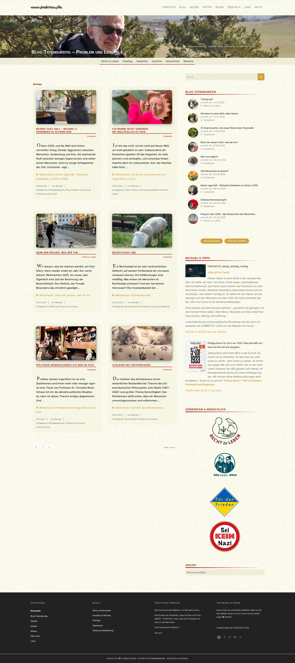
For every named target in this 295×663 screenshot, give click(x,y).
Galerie (194, 7)
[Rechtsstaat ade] (142, 230)
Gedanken (142, 61)
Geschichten (173, 61)
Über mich (233, 7)
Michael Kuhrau (158, 658)
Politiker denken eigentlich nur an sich (65, 365)
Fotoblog (127, 61)
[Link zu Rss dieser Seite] (240, 637)
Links (247, 7)
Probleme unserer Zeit (46, 194)
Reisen (219, 7)
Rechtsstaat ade (124, 252)
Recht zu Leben (110, 61)
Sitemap (96, 620)
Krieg (68, 190)
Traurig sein (207, 99)
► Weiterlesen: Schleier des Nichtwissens (137, 407)
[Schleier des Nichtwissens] (142, 343)
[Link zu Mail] (235, 637)
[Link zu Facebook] (224, 637)
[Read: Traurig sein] (193, 104)
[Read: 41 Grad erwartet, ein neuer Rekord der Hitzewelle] (193, 133)
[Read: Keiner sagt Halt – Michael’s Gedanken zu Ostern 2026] (193, 190)
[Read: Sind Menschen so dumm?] (193, 176)
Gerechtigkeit (131, 419)
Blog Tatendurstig (39, 616)
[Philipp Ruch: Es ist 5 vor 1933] (195, 357)
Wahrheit (165, 306)
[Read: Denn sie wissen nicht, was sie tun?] (193, 147)
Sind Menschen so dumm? (215, 171)
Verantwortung (43, 427)
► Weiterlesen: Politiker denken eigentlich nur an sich (66, 410)
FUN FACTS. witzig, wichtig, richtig (205, 332)
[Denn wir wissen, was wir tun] (66, 230)
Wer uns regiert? (209, 156)
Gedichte (157, 61)
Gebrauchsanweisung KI (214, 199)
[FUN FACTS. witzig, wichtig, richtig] (195, 271)
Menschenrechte (132, 306)
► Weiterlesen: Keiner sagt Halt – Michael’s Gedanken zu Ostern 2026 (62, 176)
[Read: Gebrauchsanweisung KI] (193, 204)
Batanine (188, 61)
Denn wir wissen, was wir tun (57, 252)
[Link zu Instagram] (229, 637)
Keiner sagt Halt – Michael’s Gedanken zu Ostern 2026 (229, 185)
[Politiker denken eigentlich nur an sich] (66, 343)
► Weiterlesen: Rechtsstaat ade (131, 295)
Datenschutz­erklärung (103, 630)
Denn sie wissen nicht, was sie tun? (219, 142)
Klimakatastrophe (57, 190)
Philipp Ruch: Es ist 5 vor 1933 (203, 390)
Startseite (169, 7)
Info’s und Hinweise (102, 610)
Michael (59, 186)
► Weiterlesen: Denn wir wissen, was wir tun (63, 295)
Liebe (127, 190)
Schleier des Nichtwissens (131, 365)
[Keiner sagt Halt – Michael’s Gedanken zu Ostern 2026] (66, 107)
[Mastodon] (218, 637)
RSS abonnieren (212, 241)
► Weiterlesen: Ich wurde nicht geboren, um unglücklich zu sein (139, 176)
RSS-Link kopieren (237, 241)
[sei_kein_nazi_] (224, 536)
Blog (182, 7)
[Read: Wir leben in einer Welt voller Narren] (193, 118)
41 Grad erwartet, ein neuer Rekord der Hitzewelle (227, 128)
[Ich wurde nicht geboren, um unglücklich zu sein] (142, 107)
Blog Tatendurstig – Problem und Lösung (75, 52)
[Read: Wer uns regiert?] (193, 161)
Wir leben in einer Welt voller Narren (219, 113)
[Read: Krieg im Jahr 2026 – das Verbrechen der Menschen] (193, 219)
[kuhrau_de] (47, 7)
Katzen (207, 7)
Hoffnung (53, 306)
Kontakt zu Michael (102, 615)
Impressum (98, 625)
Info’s (258, 7)
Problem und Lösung (80, 190)
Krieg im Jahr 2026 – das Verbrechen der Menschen (228, 214)
